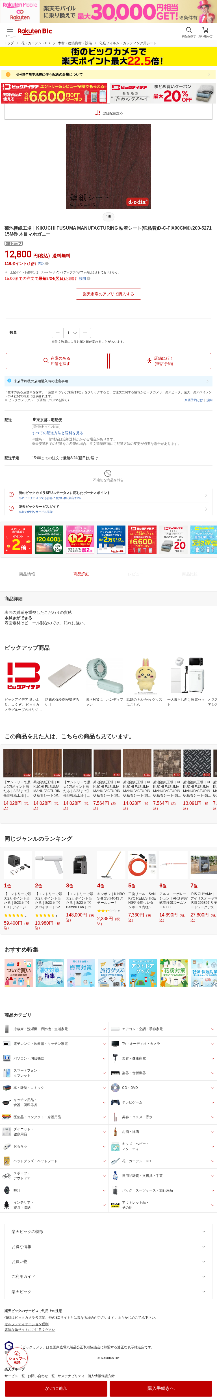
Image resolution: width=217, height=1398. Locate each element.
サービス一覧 (15, 1376)
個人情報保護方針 (101, 1376)
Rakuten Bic (35, 32)
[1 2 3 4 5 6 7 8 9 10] (71, 333)
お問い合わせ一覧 (41, 1376)
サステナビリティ (71, 1376)
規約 (209, 400)
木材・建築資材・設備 (75, 43)
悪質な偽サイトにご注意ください (30, 1330)
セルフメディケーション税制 (27, 1324)
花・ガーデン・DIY (36, 43)
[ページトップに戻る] (208, 1379)
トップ (9, 43)
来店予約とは (194, 400)
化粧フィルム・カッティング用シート (128, 43)
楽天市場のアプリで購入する (108, 294)
